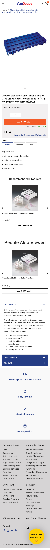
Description (10, 304)
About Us (30, 489)
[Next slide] (47, 208)
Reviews (8, 363)
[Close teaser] (28, 528)
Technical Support (11, 465)
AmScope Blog (32, 475)
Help (5, 449)
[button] (36, 536)
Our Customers (33, 502)
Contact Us (8, 453)
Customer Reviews (34, 478)
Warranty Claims (10, 459)
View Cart (7, 492)
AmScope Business (34, 449)
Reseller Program (11, 499)
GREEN (19, 144)
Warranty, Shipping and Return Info (30, 135)
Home (4, 10)
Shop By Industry (33, 453)
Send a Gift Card (10, 502)
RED (31, 144)
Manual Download (11, 475)
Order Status (9, 478)
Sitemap (30, 505)
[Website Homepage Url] (25, 3)
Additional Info (12, 357)
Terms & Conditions (35, 492)
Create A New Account (13, 489)
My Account (8, 496)
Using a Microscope (35, 462)
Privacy (29, 499)
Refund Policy (32, 496)
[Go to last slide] (2, 208)
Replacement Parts (12, 462)
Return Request (10, 456)
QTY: (6, 115)
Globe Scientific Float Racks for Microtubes (18, 213)
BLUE (7, 144)
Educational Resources (36, 472)
